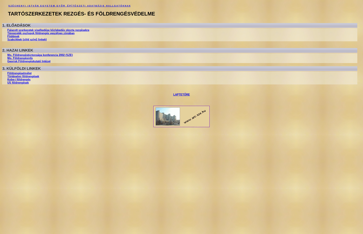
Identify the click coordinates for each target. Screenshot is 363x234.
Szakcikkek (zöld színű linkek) (27, 39)
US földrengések (18, 82)
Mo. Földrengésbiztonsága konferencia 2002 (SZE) (40, 55)
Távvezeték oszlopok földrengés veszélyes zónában (41, 33)
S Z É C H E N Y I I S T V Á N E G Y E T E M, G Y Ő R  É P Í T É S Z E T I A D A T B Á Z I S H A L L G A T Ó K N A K (69, 6)
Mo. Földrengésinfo (20, 58)
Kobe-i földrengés (18, 79)
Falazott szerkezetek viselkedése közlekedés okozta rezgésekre (48, 30)
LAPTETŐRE (181, 94)
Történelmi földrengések (23, 76)
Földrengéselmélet (19, 73)
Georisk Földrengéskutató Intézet (28, 61)
